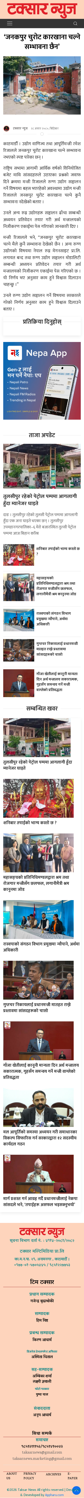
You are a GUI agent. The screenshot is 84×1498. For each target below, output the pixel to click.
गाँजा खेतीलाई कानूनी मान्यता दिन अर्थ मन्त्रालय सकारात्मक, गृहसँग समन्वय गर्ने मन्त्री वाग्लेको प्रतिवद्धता (57, 682)
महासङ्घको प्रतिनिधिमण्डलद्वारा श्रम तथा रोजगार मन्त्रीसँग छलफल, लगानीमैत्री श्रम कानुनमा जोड (56, 586)
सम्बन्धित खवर (42, 709)
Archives (53, 1475)
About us (11, 1476)
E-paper (73, 1476)
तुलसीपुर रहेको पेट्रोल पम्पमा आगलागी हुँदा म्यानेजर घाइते (40, 500)
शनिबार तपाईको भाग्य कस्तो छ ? (58, 551)
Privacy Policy (29, 1476)
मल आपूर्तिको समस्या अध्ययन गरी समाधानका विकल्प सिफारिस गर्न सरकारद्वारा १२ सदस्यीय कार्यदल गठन (40, 1138)
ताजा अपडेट (42, 435)
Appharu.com (54, 1495)
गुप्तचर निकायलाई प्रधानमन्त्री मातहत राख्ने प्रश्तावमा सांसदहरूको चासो (57, 649)
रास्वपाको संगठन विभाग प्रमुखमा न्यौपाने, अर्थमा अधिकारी (53, 618)
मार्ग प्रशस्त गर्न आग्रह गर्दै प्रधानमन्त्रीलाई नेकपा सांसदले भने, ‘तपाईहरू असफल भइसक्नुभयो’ (40, 1201)
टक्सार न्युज (20, 128)
